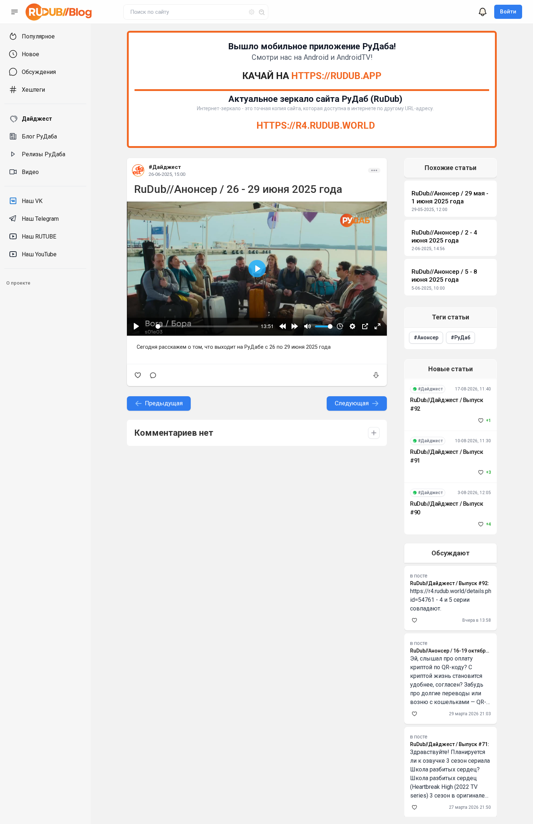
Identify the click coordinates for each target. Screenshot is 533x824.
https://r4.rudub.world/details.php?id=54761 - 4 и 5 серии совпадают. (453, 600)
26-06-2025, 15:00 (167, 174)
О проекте (18, 283)
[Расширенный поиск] (248, 10)
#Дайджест (165, 167)
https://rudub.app (336, 75)
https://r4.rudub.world (315, 125)
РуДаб (462, 337)
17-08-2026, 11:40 (473, 389)
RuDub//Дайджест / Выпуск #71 (449, 744)
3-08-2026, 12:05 (474, 492)
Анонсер (427, 337)
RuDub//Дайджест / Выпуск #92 (449, 583)
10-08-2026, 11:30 (473, 440)
